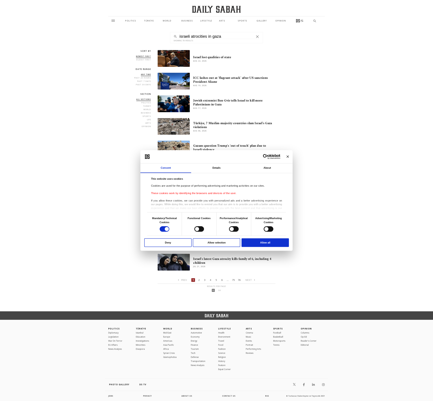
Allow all (265, 242)
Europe (166, 336)
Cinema (249, 332)
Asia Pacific (168, 344)
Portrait (249, 344)
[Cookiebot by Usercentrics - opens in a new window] (265, 156)
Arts (148, 123)
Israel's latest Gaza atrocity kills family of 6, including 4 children (232, 261)
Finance (194, 344)
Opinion (146, 126)
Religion (222, 357)
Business (146, 113)
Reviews (249, 353)
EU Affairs (113, 344)
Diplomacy (113, 332)
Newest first (143, 56)
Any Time (146, 74)
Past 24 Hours (142, 78)
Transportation (198, 361)
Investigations (142, 340)
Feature (221, 365)
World (147, 109)
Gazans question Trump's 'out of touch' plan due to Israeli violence (229, 147)
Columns (305, 332)
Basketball (278, 336)
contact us (228, 396)
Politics (146, 103)
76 (239, 280)
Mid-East (167, 332)
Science (221, 353)
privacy (147, 396)
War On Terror (115, 340)
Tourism (195, 349)
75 (233, 280)
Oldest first (143, 60)
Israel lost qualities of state (212, 57)
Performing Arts (253, 349)
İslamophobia (170, 357)
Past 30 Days (143, 84)
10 (213, 290)
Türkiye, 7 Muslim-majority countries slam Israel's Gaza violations (232, 125)
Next (249, 280)
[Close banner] (288, 156)
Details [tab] (216, 167)
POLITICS (114, 328)
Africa (166, 349)
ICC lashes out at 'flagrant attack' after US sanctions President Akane (230, 79)
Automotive (196, 332)
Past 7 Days (144, 81)
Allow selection (217, 242)
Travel (221, 340)
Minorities (140, 344)
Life (149, 119)
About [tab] (267, 167)
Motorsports (279, 340)
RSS (267, 396)
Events (249, 340)
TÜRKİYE (141, 328)
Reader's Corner (308, 340)
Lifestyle (224, 328)
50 (219, 290)
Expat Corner (224, 369)
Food (220, 344)
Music (248, 336)
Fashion (222, 349)
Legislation (113, 336)
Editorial (305, 344)
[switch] (199, 229)
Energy (194, 340)
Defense (195, 357)
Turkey (147, 106)
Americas (167, 340)
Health (221, 332)
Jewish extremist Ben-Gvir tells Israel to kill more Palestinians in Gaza (228, 102)
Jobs (110, 396)
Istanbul (139, 332)
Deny (168, 242)
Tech (193, 353)
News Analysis (115, 349)
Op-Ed (304, 336)
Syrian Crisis (169, 353)
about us (186, 396)
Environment (224, 336)
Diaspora (140, 349)
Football (277, 332)
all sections (143, 99)
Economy (195, 336)
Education (140, 336)
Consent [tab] (166, 167)
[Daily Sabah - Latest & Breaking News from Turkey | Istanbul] (216, 9)
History (221, 361)
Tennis (276, 344)
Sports (147, 116)
